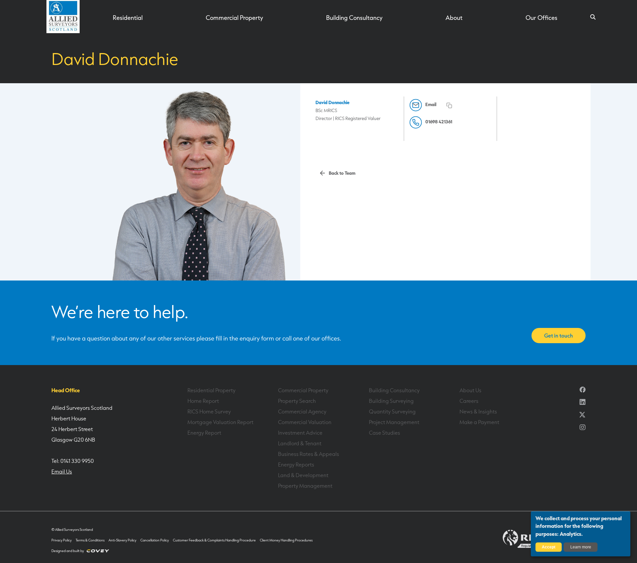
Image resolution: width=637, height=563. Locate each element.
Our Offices (541, 17)
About (454, 17)
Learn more (580, 547)
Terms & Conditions (90, 540)
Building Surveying (391, 401)
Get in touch (558, 335)
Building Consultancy (354, 17)
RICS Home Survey (209, 411)
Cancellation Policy (154, 540)
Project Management (394, 422)
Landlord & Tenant (299, 443)
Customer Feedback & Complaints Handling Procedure (214, 540)
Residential (128, 17)
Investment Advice (300, 432)
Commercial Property (234, 17)
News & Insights (478, 411)
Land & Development (303, 475)
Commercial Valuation (304, 422)
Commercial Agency (302, 411)
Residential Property (211, 390)
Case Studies (384, 432)
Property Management (305, 485)
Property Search (297, 401)
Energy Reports (296, 464)
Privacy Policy (61, 540)
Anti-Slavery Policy (122, 540)
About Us (470, 390)
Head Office (65, 390)
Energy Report (204, 432)
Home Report (203, 401)
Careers (469, 401)
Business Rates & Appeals (308, 454)
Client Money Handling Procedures (286, 540)
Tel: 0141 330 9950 (72, 461)
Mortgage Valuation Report (220, 422)
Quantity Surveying (392, 411)
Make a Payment (479, 422)
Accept (548, 547)
